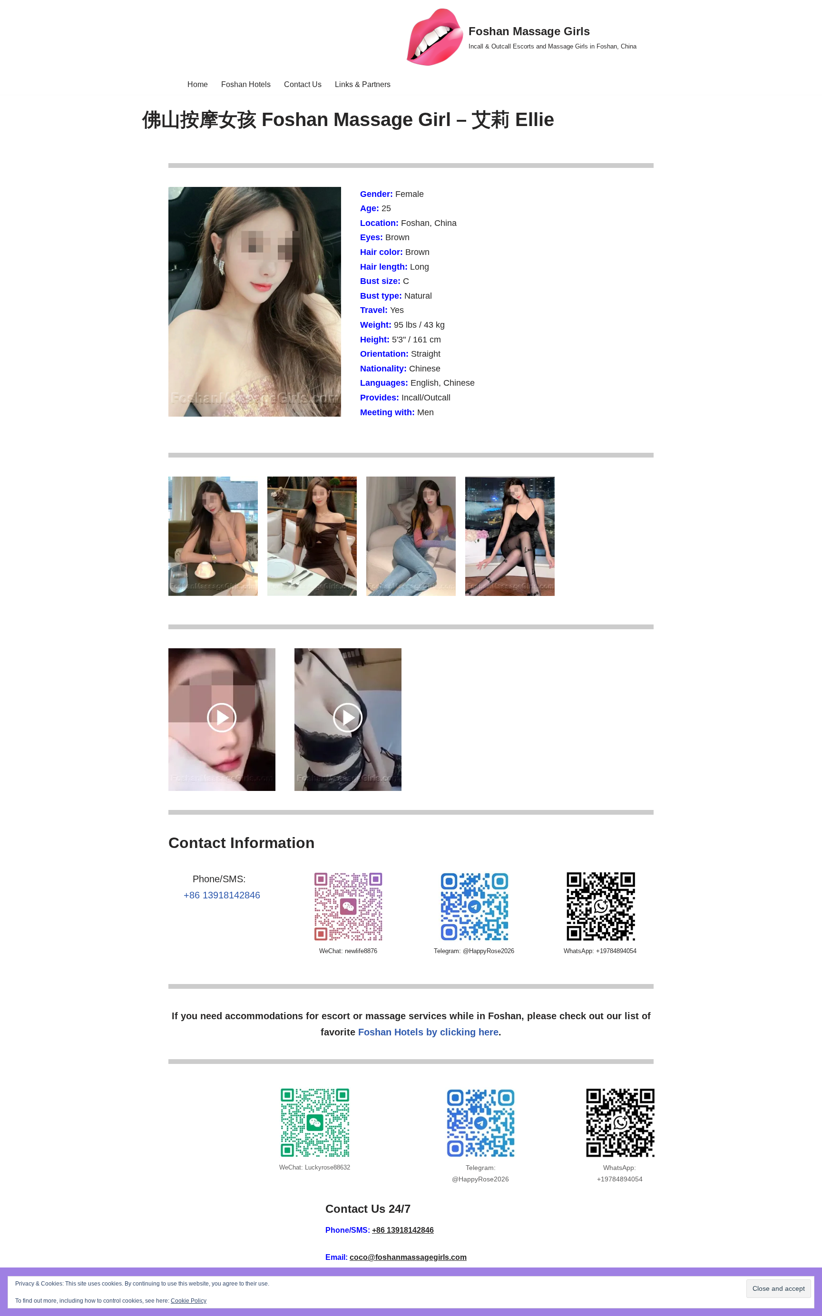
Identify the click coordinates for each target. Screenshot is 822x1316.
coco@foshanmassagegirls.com (408, 1257)
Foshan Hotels (246, 84)
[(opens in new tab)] (221, 788)
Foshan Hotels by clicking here (428, 1032)
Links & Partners (363, 84)
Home (197, 84)
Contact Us (303, 84)
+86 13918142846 (222, 895)
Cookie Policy (188, 1300)
